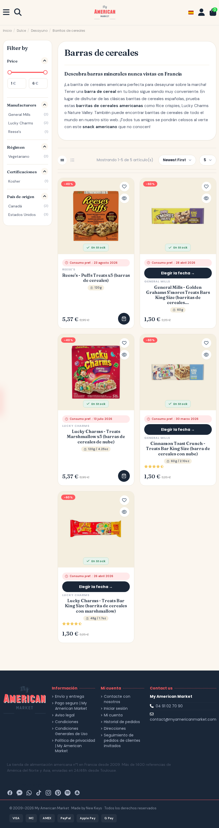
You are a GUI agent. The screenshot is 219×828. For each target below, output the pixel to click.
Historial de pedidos (122, 721)
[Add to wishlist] (124, 186)
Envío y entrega (69, 696)
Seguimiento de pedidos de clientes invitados (122, 740)
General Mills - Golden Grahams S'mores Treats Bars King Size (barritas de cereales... (178, 295)
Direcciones (115, 728)
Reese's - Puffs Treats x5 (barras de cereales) (96, 278)
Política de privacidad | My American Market (75, 746)
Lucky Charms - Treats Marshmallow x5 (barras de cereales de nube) (96, 436)
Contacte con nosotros (117, 699)
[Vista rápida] (124, 198)
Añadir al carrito (124, 319)
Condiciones (66, 721)
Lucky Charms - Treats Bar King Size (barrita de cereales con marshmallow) (96, 605)
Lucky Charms (75, 426)
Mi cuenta (113, 715)
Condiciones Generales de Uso (71, 731)
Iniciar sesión (116, 708)
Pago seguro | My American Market (71, 706)
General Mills (157, 281)
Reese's (69, 269)
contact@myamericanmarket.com (183, 719)
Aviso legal (65, 715)
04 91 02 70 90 (169, 706)
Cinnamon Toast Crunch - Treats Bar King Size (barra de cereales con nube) (178, 448)
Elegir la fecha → (178, 273)
